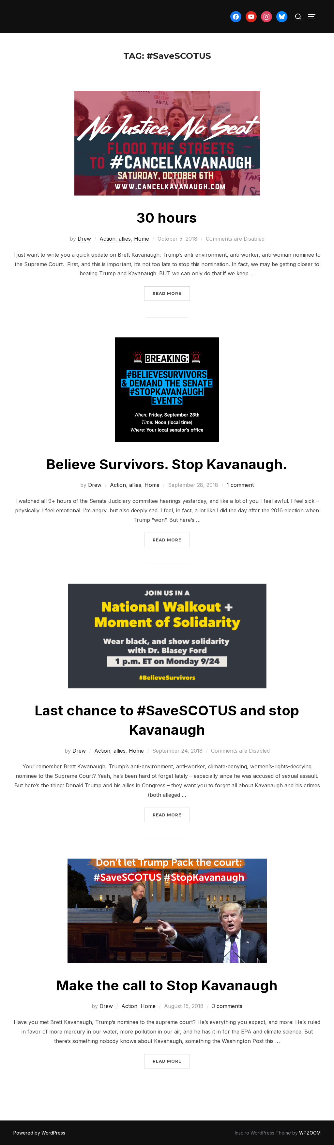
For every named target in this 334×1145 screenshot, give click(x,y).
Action (107, 238)
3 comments (227, 1006)
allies (125, 238)
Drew (84, 238)
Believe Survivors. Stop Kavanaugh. (166, 464)
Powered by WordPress (39, 1133)
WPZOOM (310, 1133)
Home (141, 238)
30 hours (166, 217)
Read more (171, 293)
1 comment (240, 485)
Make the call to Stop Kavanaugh (167, 985)
